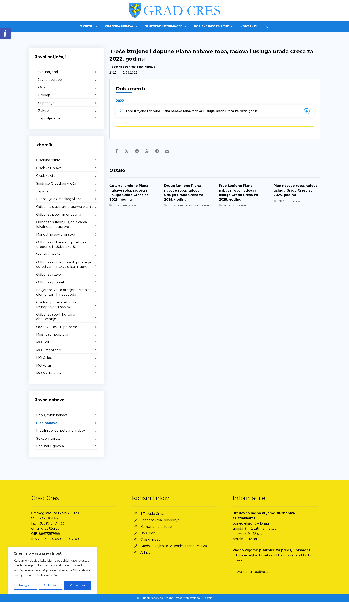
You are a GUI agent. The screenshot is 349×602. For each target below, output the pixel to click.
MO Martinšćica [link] (48, 373)
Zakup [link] (43, 111)
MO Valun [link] (44, 365)
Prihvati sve (78, 585)
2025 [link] (117, 205)
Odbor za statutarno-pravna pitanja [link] (65, 207)
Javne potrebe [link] (50, 80)
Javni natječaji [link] (47, 72)
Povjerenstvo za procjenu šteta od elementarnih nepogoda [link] (64, 292)
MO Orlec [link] (44, 358)
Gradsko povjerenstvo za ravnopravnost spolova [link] (56, 304)
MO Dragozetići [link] (48, 350)
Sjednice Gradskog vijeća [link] (56, 183)
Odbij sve (50, 585)
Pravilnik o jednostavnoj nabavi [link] (61, 430)
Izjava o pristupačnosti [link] (250, 572)
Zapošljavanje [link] (49, 118)
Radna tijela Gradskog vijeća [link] (58, 199)
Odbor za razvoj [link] (49, 274)
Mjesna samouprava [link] (52, 334)
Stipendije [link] (46, 103)
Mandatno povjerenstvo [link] (55, 234)
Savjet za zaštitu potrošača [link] (57, 327)
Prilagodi (25, 585)
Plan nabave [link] (146, 66)
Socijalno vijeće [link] (48, 254)
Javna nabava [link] (184, 205)
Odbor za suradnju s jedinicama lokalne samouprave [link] (61, 224)
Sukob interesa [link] (48, 438)
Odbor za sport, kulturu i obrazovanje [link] (56, 317)
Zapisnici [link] (43, 191)
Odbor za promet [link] (50, 282)
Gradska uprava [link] (48, 168)
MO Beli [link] (42, 342)
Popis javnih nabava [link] (52, 415)
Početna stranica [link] (122, 66)
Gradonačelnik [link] (48, 160)
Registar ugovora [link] (50, 446)
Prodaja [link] (44, 95)
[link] (5, 33)
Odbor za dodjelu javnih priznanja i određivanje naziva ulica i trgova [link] (64, 264)
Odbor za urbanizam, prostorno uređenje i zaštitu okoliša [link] (61, 244)
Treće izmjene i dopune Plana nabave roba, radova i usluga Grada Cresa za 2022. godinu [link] (191, 111)
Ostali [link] (42, 87)
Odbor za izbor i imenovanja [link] (58, 214)
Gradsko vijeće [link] (47, 176)
